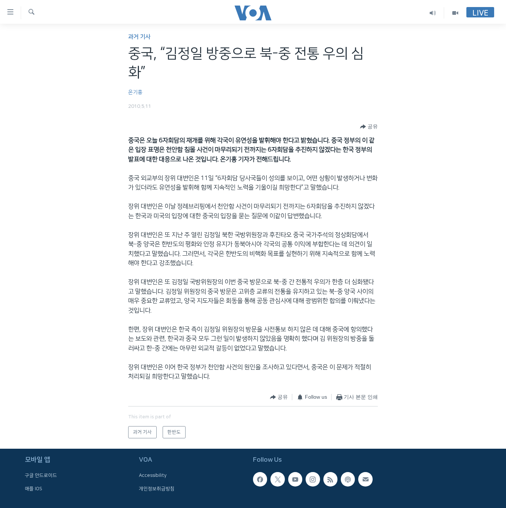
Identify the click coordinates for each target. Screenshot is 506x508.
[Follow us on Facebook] (260, 479)
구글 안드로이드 (41, 475)
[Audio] (433, 13)
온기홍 (135, 92)
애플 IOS (33, 488)
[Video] (455, 13)
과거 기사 (139, 37)
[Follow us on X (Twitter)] (277, 479)
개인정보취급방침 (156, 488)
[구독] (365, 479)
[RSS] (330, 479)
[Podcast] (348, 479)
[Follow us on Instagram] (313, 479)
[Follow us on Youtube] (295, 479)
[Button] (369, 127)
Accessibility (153, 475)
